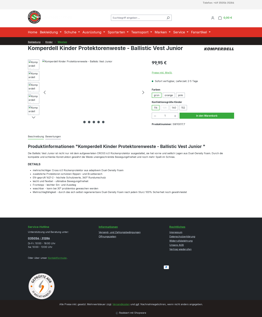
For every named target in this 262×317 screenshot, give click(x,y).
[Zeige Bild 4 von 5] (98, 122)
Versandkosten (121, 304)
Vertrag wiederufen (180, 249)
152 (183, 107)
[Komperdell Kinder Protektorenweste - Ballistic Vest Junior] (94, 92)
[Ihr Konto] (212, 18)
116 (155, 107)
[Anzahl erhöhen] (175, 116)
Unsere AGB (176, 245)
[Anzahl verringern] (155, 116)
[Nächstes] (143, 92)
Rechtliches (177, 226)
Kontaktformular (57, 257)
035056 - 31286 (39, 238)
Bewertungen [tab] (53, 136)
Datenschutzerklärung (182, 236)
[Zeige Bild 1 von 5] (84, 122)
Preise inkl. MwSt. (162, 72)
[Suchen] (168, 18)
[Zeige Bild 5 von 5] (103, 122)
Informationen (108, 226)
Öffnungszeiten (107, 236)
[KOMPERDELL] (219, 49)
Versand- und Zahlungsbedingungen (120, 232)
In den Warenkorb (206, 115)
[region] (87, 92)
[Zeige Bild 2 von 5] (89, 122)
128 (166, 108)
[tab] (36, 136)
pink (180, 95)
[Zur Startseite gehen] (50, 17)
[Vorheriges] (44, 92)
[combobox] (138, 18)
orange (169, 95)
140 (174, 107)
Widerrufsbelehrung (181, 240)
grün (156, 95)
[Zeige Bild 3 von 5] (94, 122)
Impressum (175, 232)
